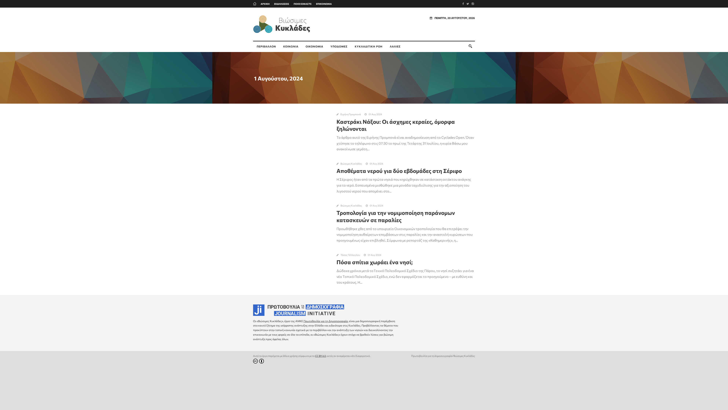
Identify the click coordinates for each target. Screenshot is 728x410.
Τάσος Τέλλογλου (350, 254)
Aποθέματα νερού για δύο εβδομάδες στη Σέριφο (399, 170)
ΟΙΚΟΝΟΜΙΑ (314, 46)
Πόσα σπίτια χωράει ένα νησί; (375, 262)
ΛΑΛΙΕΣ (395, 46)
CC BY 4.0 (320, 355)
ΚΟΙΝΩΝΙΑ (290, 46)
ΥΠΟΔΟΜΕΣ (339, 46)
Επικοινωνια (324, 3)
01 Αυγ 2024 (375, 114)
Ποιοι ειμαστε (302, 3)
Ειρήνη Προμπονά (350, 114)
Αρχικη (265, 3)
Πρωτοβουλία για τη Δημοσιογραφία (326, 321)
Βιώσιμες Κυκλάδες (351, 163)
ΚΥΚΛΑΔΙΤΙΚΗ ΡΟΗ (369, 46)
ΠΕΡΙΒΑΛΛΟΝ (266, 46)
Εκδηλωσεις (281, 3)
